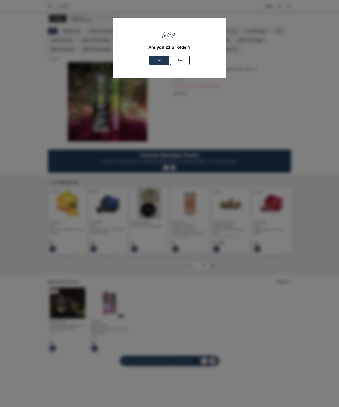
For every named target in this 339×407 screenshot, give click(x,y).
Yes (159, 60)
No (180, 60)
